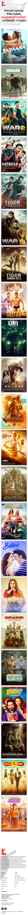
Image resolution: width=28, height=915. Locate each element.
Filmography (4, 878)
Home (2, 875)
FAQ (15, 886)
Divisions (17, 882)
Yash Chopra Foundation (20, 880)
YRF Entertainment (19, 878)
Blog (2, 888)
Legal (16, 884)
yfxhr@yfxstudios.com (6, 904)
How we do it (4, 882)
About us (3, 884)
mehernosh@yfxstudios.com (8, 903)
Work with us (4, 886)
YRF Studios (17, 875)
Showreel (3, 880)
